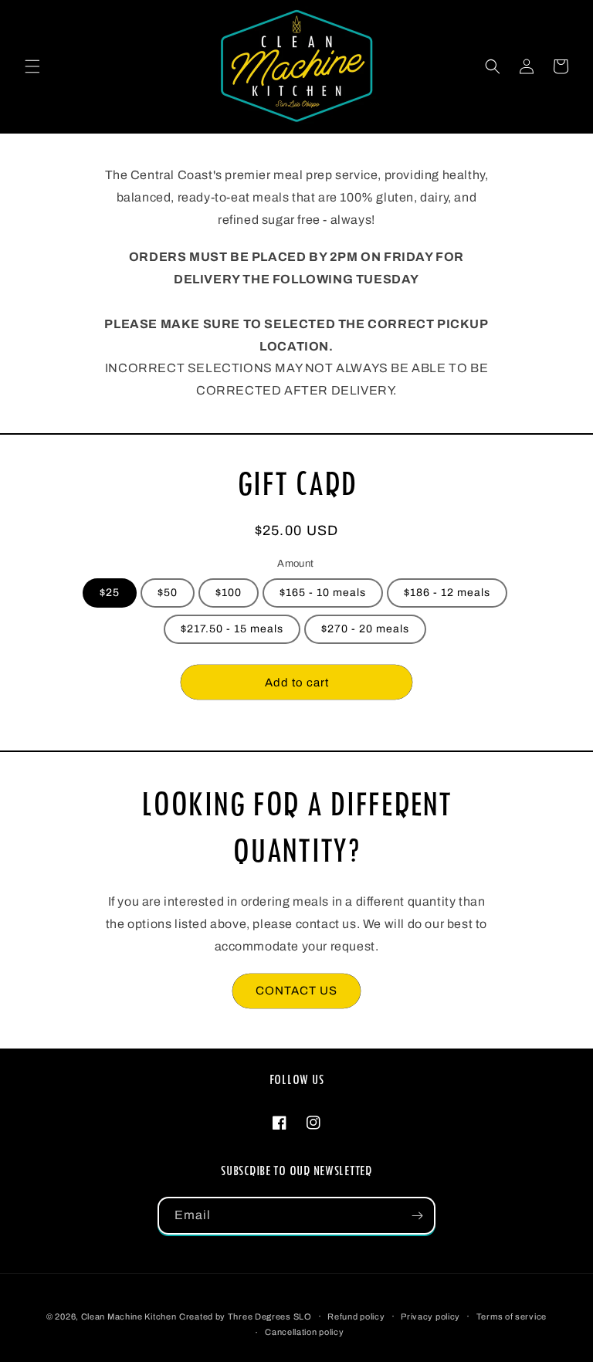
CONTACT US (296, 990)
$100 (228, 592)
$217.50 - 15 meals (232, 629)
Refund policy (356, 1316)
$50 (168, 592)
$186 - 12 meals (447, 592)
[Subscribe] (417, 1216)
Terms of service (511, 1316)
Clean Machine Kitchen (129, 1316)
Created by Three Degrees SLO (245, 1316)
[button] (32, 66)
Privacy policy (430, 1316)
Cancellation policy (304, 1332)
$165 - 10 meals (323, 592)
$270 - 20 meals (365, 629)
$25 (110, 592)
